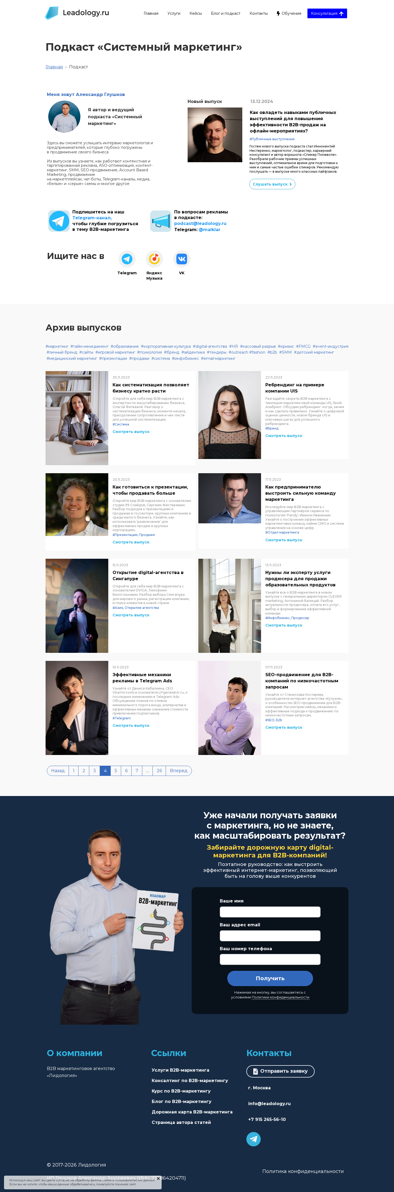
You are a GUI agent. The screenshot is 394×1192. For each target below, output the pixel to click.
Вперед (179, 770)
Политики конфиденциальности (280, 997)
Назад (58, 770)
